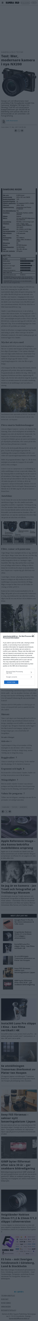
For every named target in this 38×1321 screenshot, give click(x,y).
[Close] (34, 636)
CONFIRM (11, 682)
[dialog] (19, 660)
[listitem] (19, 672)
